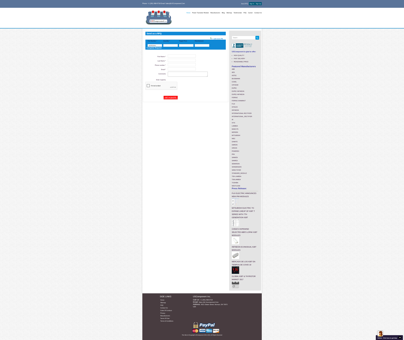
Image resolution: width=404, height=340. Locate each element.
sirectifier (236, 170)
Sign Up (258, 4)
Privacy (162, 313)
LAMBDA (235, 126)
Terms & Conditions (166, 321)
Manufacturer (199, 41)
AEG (233, 72)
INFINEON (235, 110)
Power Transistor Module (200, 13)
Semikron (236, 164)
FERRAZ (235, 97)
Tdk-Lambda (236, 176)
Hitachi (235, 107)
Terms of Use (164, 318)
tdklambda (236, 179)
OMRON (234, 145)
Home (188, 13)
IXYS (233, 123)
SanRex (235, 160)
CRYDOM (235, 85)
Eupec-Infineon (238, 94)
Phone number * (160, 65)
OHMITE (235, 142)
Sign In (252, 4)
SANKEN (235, 157)
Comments (162, 74)
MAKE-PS (235, 129)
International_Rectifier (242, 116)
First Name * (161, 56)
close (400, 337)
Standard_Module (239, 173)
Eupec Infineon (238, 91)
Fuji (233, 104)
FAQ (244, 13)
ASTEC (234, 75)
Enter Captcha (161, 80)
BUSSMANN (236, 78)
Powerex (235, 151)
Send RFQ (244, 4)
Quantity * (166, 41)
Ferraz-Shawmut (239, 101)
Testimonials (238, 13)
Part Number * (152, 41)
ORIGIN (234, 148)
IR (232, 119)
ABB (233, 69)
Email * (163, 69)
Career (250, 13)
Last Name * (161, 61)
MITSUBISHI (236, 135)
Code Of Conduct (166, 310)
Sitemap (229, 13)
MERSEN (235, 132)
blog (223, 13)
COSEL (234, 82)
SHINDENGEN (236, 167)
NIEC (233, 138)
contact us (258, 13)
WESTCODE (236, 186)
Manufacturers (215, 13)
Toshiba (235, 183)
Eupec (234, 88)
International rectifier (242, 113)
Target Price (183, 41)
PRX (233, 154)
